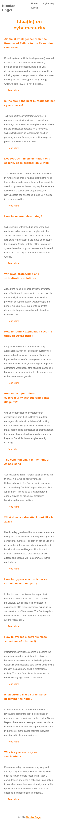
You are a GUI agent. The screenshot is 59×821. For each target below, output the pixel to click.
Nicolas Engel (33, 817)
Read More (13, 90)
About (34, 8)
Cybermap (48, 3)
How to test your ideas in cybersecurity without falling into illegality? (27, 397)
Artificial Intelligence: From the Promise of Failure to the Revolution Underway (29, 43)
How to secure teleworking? (23, 216)
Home (34, 3)
